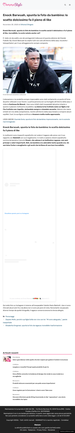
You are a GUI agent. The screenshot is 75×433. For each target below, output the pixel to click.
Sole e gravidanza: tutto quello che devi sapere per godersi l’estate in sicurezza (40, 360)
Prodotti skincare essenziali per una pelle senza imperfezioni (34, 383)
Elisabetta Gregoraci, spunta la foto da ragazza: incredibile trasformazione (34, 325)
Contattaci (65, 420)
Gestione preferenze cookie (67, 431)
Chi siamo (23, 430)
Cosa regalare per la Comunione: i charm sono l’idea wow (33, 390)
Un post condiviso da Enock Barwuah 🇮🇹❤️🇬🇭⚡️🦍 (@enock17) (29, 298)
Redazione (31, 430)
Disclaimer (51, 430)
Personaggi (10, 316)
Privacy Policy (41, 430)
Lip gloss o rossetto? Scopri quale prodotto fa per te (31, 367)
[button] (65, 5)
